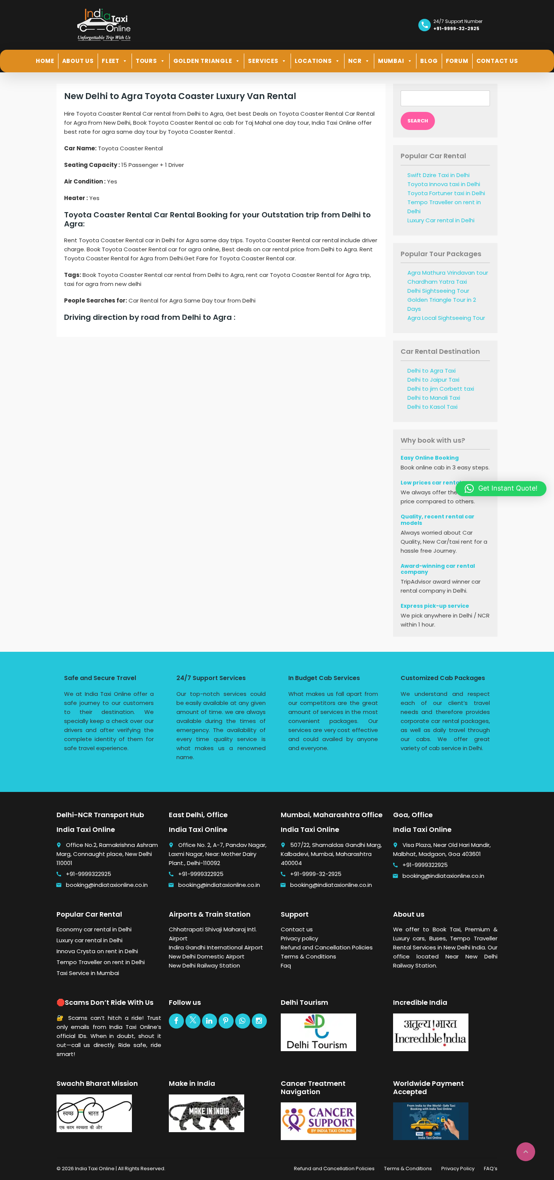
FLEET (110, 61)
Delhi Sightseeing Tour (438, 291)
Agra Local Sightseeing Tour (446, 318)
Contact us (297, 929)
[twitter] (192, 1021)
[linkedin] (209, 1021)
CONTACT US (497, 61)
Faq (286, 965)
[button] (501, 488)
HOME (45, 61)
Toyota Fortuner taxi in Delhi (446, 193)
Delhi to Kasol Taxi (432, 407)
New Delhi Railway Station (204, 965)
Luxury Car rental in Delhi (440, 220)
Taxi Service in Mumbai (88, 973)
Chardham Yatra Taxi (437, 282)
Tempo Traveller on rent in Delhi (101, 962)
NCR (355, 61)
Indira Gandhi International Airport (216, 947)
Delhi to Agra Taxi (431, 370)
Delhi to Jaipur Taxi (433, 380)
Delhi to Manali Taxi (433, 398)
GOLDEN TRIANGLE (202, 61)
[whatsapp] (242, 1021)
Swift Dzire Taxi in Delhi (438, 175)
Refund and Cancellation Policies (327, 947)
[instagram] (259, 1021)
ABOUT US (78, 61)
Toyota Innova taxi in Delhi (443, 184)
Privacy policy (299, 938)
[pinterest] (226, 1021)
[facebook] (176, 1021)
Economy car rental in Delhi (94, 929)
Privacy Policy (457, 1168)
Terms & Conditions (308, 956)
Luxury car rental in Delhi (89, 940)
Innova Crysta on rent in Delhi (97, 951)
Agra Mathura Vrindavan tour (447, 273)
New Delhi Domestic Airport (207, 956)
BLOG (429, 61)
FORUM (457, 61)
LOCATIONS (313, 61)
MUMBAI (391, 61)
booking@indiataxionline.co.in (107, 885)
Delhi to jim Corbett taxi (440, 389)
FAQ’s (490, 1168)
